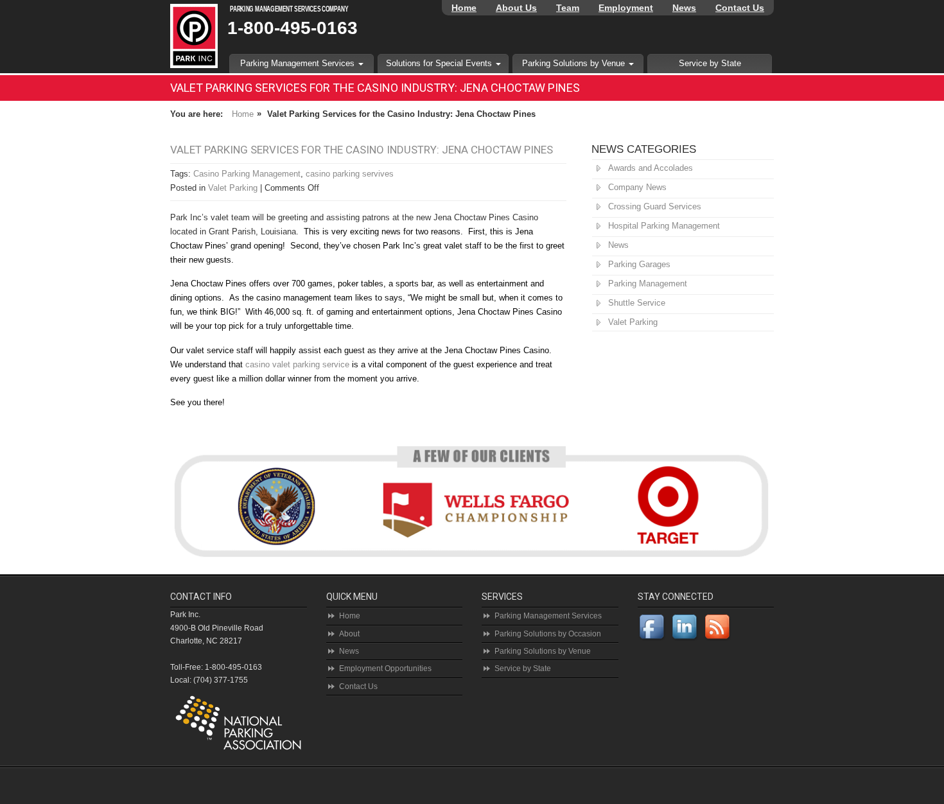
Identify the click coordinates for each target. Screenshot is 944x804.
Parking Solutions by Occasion (547, 633)
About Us (516, 8)
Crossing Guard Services (654, 206)
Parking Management (647, 283)
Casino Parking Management (247, 174)
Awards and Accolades (650, 168)
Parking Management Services (298, 63)
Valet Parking (233, 188)
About (349, 633)
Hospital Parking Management (664, 226)
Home (463, 8)
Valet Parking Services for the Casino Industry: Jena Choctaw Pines (361, 149)
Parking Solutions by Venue (574, 63)
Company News (637, 187)
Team (567, 8)
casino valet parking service (297, 364)
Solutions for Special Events (440, 63)
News (684, 8)
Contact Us (739, 8)
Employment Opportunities (385, 668)
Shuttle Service (636, 303)
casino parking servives (350, 174)
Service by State (710, 63)
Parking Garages (639, 264)
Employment (626, 8)
